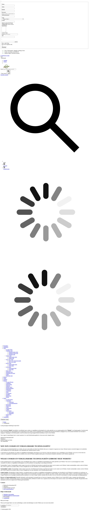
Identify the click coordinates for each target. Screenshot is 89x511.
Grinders (5, 379)
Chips (7, 407)
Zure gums (11, 412)
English (5, 60)
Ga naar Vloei (9, 349)
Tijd (2, 35)
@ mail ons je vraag (5, 55)
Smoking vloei (9, 350)
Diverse (5, 380)
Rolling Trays (9, 387)
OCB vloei (8, 367)
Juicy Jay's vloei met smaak (15, 360)
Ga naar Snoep (9, 399)
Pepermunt (8, 405)
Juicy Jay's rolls (12, 362)
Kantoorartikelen (9, 388)
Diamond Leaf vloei (10, 373)
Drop (7, 415)
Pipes (7, 392)
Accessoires (8, 393)
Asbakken (8, 383)
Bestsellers (5, 345)
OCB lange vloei (12, 368)
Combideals (6, 417)
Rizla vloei (8, 370)
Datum (3, 34)
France (5, 61)
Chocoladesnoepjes (13, 403)
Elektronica (8, 389)
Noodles (8, 394)
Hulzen (5, 377)
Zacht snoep (8, 410)
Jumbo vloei (8, 355)
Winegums (11, 413)
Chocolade (8, 400)
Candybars (11, 402)
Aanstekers (5, 347)
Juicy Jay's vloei (9, 359)
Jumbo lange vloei (13, 357)
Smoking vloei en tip (13, 353)
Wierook (8, 385)
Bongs (7, 397)
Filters (7, 374)
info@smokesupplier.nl (8, 489)
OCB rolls (11, 369)
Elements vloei (9, 372)
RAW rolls (11, 365)
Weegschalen (9, 384)
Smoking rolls (12, 354)
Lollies (7, 409)
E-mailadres (3, 505)
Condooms (8, 390)
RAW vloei (8, 363)
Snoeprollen (8, 408)
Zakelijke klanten (4, 74)
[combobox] (9, 69)
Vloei (4, 348)
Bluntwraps (8, 395)
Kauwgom (8, 404)
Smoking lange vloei (13, 352)
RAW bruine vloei (13, 364)
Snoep (4, 398)
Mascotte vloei (9, 375)
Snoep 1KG (8, 414)
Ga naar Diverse (9, 382)
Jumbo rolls (11, 358)
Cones (4, 378)
